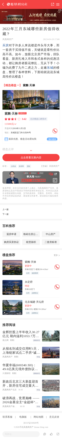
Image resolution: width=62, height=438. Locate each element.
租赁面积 (31, 242)
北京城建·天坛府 (34, 301)
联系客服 (7, 417)
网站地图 (38, 417)
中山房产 (51, 234)
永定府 (29, 281)
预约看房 (52, 139)
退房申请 (11, 234)
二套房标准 (51, 242)
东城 (50, 67)
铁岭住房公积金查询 (31, 234)
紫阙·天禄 (29, 85)
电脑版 (23, 417)
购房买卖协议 (11, 242)
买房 (5, 45)
